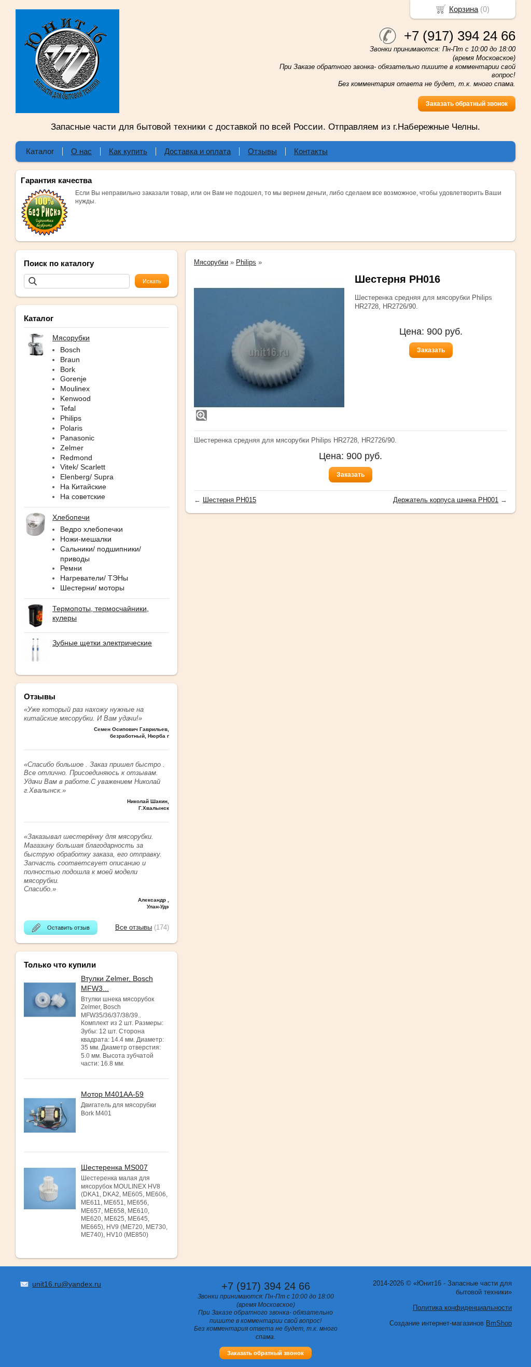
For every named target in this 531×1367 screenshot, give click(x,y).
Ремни (71, 568)
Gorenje (73, 379)
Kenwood (75, 398)
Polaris (71, 428)
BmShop (499, 1323)
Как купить (128, 151)
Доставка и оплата (197, 151)
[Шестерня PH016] (269, 347)
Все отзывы (133, 927)
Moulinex (75, 388)
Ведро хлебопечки (91, 529)
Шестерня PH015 (229, 500)
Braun (70, 359)
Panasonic (77, 438)
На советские (82, 496)
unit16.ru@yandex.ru (66, 1284)
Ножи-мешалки (85, 539)
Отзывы (262, 151)
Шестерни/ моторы (92, 588)
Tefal (68, 408)
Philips (70, 418)
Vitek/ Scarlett (82, 467)
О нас (81, 151)
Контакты (311, 151)
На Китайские (83, 486)
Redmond (76, 457)
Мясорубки (211, 262)
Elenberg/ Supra (87, 477)
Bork (67, 369)
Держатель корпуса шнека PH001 (445, 500)
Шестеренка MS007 (114, 1167)
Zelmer (71, 448)
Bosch (70, 350)
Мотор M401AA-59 (112, 1094)
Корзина (463, 9)
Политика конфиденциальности (462, 1307)
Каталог (40, 151)
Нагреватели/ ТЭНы (94, 578)
